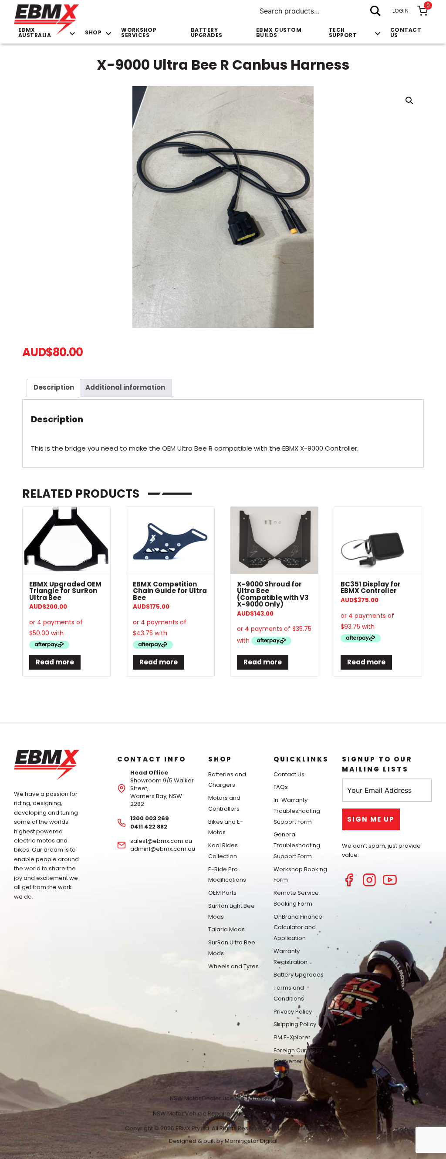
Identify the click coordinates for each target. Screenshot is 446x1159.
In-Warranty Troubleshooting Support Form (297, 811)
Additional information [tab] (125, 387)
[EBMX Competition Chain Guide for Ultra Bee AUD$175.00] (170, 540)
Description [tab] (54, 387)
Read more (55, 662)
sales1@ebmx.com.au (161, 841)
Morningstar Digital (251, 1141)
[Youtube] (390, 884)
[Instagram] (369, 884)
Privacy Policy (293, 1011)
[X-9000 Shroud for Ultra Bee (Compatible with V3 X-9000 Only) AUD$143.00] (274, 540)
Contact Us (289, 774)
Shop (93, 32)
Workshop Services (138, 32)
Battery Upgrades (207, 32)
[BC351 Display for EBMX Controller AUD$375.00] (378, 540)
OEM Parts (222, 893)
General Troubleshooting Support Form (297, 845)
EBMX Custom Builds (279, 32)
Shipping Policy (295, 1024)
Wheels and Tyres (233, 966)
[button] (409, 100)
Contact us (406, 32)
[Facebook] (349, 884)
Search (375, 11)
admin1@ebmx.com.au (162, 849)
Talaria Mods (226, 929)
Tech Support (343, 32)
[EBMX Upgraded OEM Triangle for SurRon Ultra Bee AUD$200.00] (66, 540)
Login (400, 10)
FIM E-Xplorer (292, 1037)
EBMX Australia (34, 32)
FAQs (281, 787)
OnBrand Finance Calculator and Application (298, 928)
